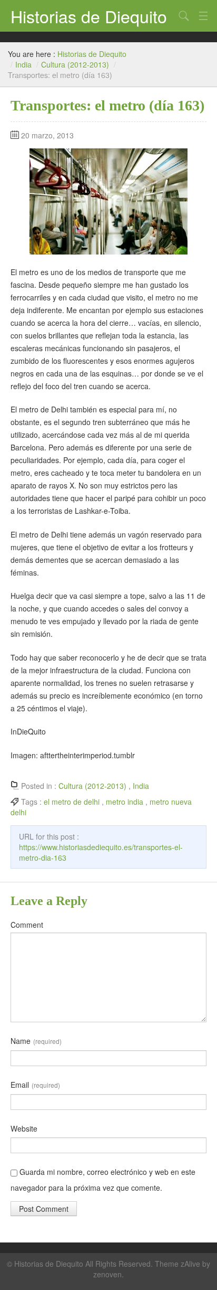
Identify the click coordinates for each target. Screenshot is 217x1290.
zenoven (107, 1274)
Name (36, 1040)
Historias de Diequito (89, 16)
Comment (27, 924)
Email (35, 1084)
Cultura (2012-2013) (75, 64)
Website (24, 1128)
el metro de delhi (72, 801)
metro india (124, 801)
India (23, 64)
